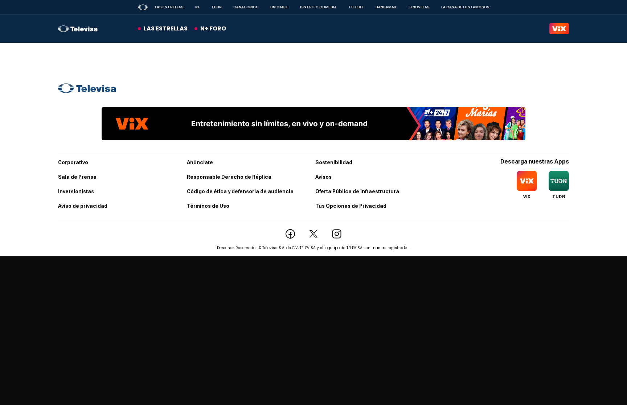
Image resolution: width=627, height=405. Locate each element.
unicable (279, 7)
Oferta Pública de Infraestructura (357, 191)
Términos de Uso (208, 206)
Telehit (356, 7)
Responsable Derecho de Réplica (229, 177)
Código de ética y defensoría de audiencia (240, 191)
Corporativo (73, 162)
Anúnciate (200, 162)
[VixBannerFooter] (313, 123)
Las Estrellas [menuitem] (166, 28)
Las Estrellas (169, 7)
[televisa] (78, 29)
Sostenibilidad (333, 162)
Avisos (323, 177)
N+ (197, 7)
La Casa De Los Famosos (465, 7)
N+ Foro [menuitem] (213, 28)
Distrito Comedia (318, 7)
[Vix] (559, 28)
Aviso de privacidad (82, 206)
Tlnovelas (419, 7)
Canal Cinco (246, 7)
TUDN (216, 7)
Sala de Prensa (77, 177)
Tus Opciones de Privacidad (350, 206)
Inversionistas (76, 191)
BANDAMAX (386, 7)
